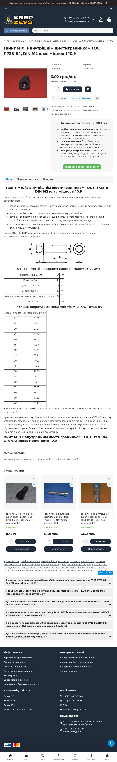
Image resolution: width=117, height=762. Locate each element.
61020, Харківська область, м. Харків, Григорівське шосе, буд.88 (83, 722)
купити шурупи (12, 459)
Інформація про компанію (18, 657)
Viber (66, 705)
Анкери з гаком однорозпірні (76, 666)
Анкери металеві (72, 652)
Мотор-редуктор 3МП (86, 570)
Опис (9, 179)
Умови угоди (11, 675)
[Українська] (110, 8)
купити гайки (18, 567)
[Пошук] (110, 30)
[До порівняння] (34, 484)
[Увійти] (101, 19)
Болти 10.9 (9, 700)
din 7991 (74, 561)
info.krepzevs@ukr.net (74, 709)
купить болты (86, 561)
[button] (3, 109)
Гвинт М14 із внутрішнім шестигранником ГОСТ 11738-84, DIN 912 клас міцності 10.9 (57, 518)
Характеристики (27, 179)
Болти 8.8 (9, 696)
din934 (55, 459)
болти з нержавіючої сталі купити (54, 570)
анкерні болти (49, 561)
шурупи (26, 459)
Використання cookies (16, 680)
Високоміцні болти (17, 690)
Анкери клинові (68, 671)
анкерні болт (34, 567)
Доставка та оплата (14, 662)
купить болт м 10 (69, 459)
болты (46, 567)
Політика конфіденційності (18, 671)
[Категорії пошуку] (35, 30)
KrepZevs (86, 64)
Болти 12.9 (9, 705)
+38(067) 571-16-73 (78, 21)
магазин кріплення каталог (19, 570)
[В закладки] (34, 479)
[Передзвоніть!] (88, 89)
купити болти (11, 561)
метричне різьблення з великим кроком (83, 567)
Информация (13, 652)
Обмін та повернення (15, 666)
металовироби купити (34, 564)
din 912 (35, 459)
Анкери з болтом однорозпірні (77, 657)
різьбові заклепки (30, 561)
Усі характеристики (61, 114)
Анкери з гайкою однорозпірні (77, 662)
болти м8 (63, 561)
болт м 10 (45, 459)
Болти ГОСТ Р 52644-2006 (18, 709)
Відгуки (48, 179)
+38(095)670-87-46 (78, 17)
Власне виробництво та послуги (21, 684)
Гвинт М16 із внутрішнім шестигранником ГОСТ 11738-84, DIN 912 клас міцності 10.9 (95, 518)
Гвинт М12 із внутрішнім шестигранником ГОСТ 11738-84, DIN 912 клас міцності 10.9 (19, 518)
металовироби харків (79, 564)
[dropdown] (6, 8)
